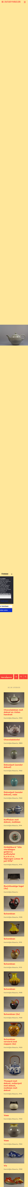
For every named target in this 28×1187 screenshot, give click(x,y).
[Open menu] (25, 1)
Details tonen (4, 601)
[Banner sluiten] (11, 574)
